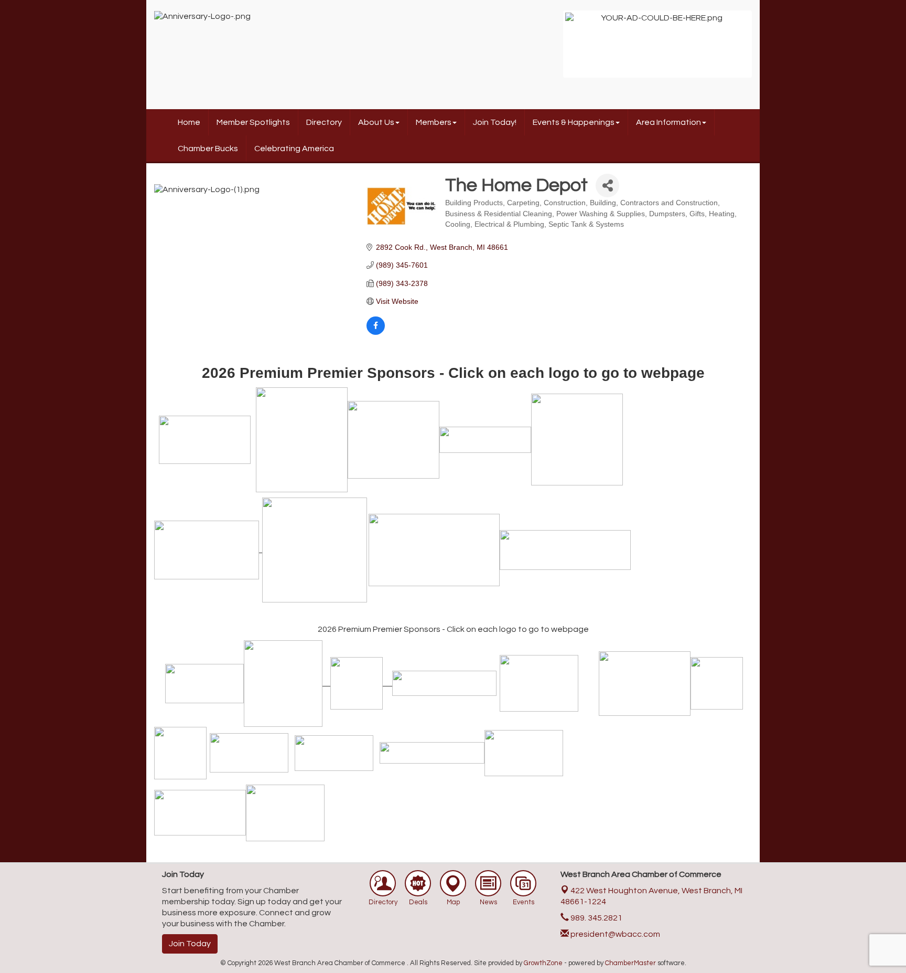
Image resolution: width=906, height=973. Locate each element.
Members (433, 122)
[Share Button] (607, 185)
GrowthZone (543, 963)
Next (765, 49)
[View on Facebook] (375, 332)
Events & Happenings (573, 122)
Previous (549, 49)
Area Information (668, 122)
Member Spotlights (253, 122)
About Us (376, 122)
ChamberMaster (630, 963)
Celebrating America (294, 148)
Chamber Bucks (208, 148)
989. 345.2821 (595, 918)
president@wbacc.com (614, 934)
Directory (324, 122)
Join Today (190, 943)
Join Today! (494, 122)
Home (189, 122)
